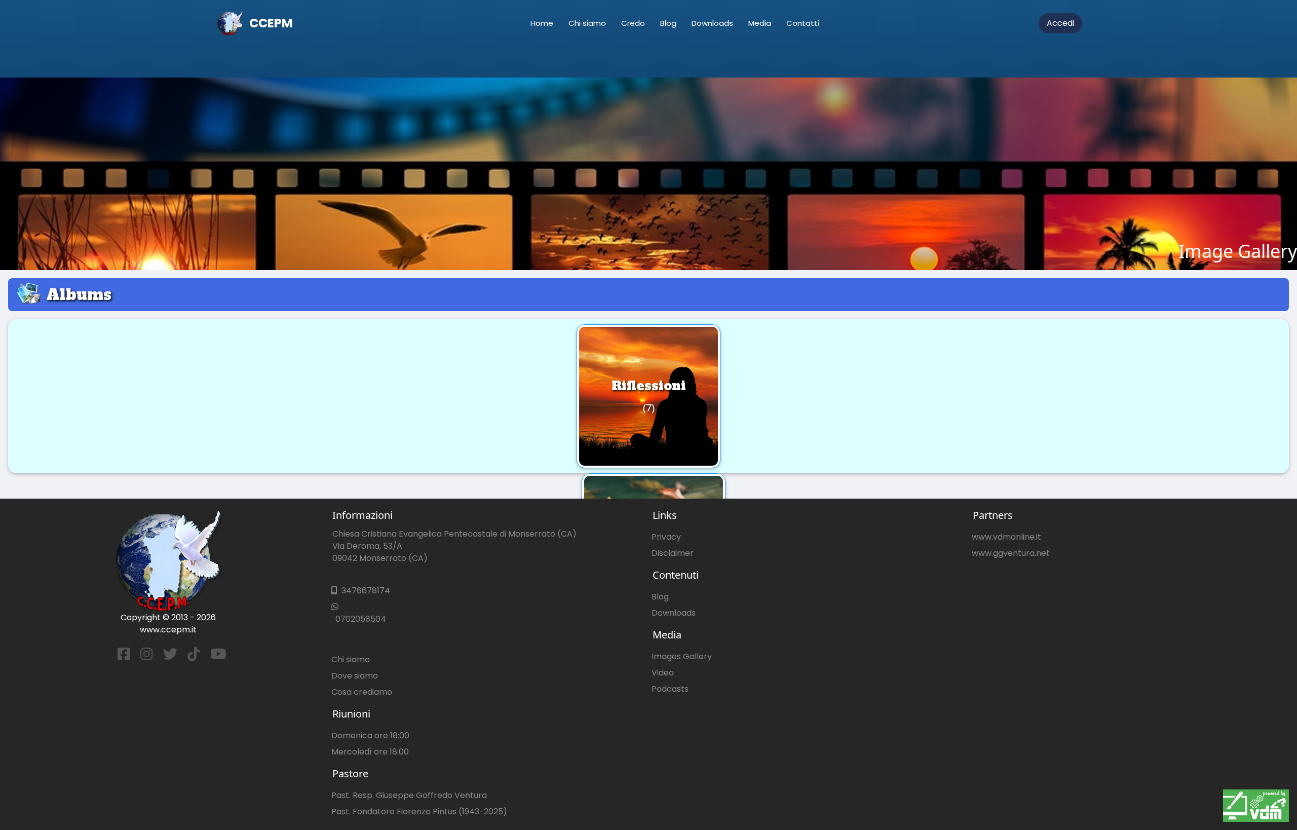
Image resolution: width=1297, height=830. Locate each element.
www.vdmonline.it (1006, 537)
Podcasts (670, 689)
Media (759, 23)
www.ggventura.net (1011, 553)
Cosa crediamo (361, 692)
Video (663, 672)
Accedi (1060, 23)
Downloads (712, 23)
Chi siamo (587, 23)
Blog (668, 23)
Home (541, 23)
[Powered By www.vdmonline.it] (1256, 805)
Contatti (802, 23)
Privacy (666, 537)
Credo (633, 23)
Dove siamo (354, 676)
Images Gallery (682, 656)
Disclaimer (673, 553)
